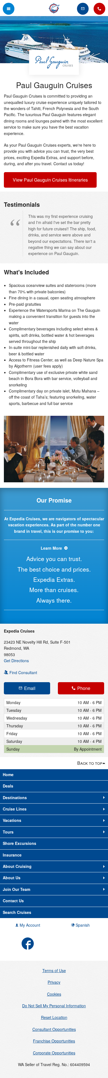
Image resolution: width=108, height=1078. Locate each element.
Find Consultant (22, 672)
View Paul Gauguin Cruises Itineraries (50, 180)
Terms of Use (54, 970)
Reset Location (54, 1017)
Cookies (54, 994)
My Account (29, 925)
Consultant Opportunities (54, 1029)
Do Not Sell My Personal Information (54, 1005)
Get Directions (16, 660)
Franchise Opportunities (54, 1041)
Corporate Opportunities (54, 1053)
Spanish (82, 925)
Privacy (54, 982)
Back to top (89, 763)
